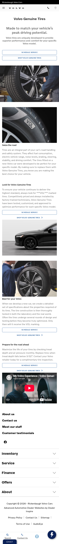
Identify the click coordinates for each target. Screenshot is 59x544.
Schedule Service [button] (29, 52)
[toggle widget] (52, 534)
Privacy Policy (15, 517)
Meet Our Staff (12, 426)
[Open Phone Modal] (48, 7)
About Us (8, 414)
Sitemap (45, 517)
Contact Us (9, 420)
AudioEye (38, 523)
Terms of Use (23, 523)
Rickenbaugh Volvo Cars (40, 503)
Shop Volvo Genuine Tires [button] (29, 58)
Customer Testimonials (18, 433)
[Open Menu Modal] (3, 7)
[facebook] (5, 442)
